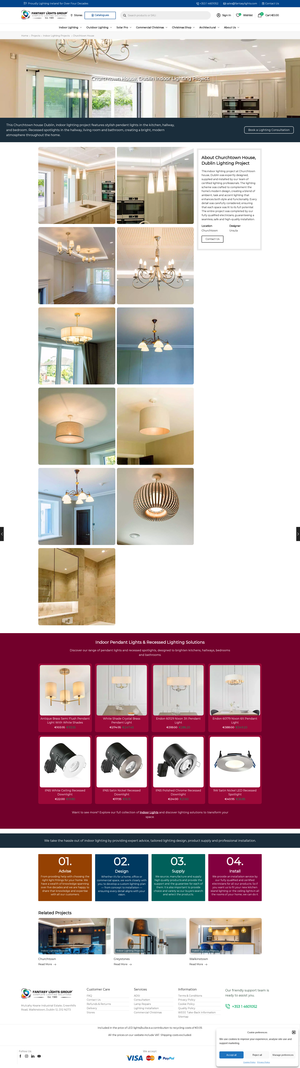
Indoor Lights (149, 812)
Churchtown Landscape (206, 959)
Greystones (46, 959)
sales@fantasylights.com (242, 3)
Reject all (257, 1055)
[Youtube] (39, 1056)
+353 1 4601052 (209, 3)
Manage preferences (283, 1055)
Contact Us (272, 3)
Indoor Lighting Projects (56, 35)
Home (24, 35)
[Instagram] (26, 1056)
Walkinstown (123, 959)
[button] (293, 1032)
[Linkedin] (32, 1056)
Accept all (231, 1055)
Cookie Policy (249, 1062)
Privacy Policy (263, 1062)
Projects (35, 35)
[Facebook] (20, 1056)
